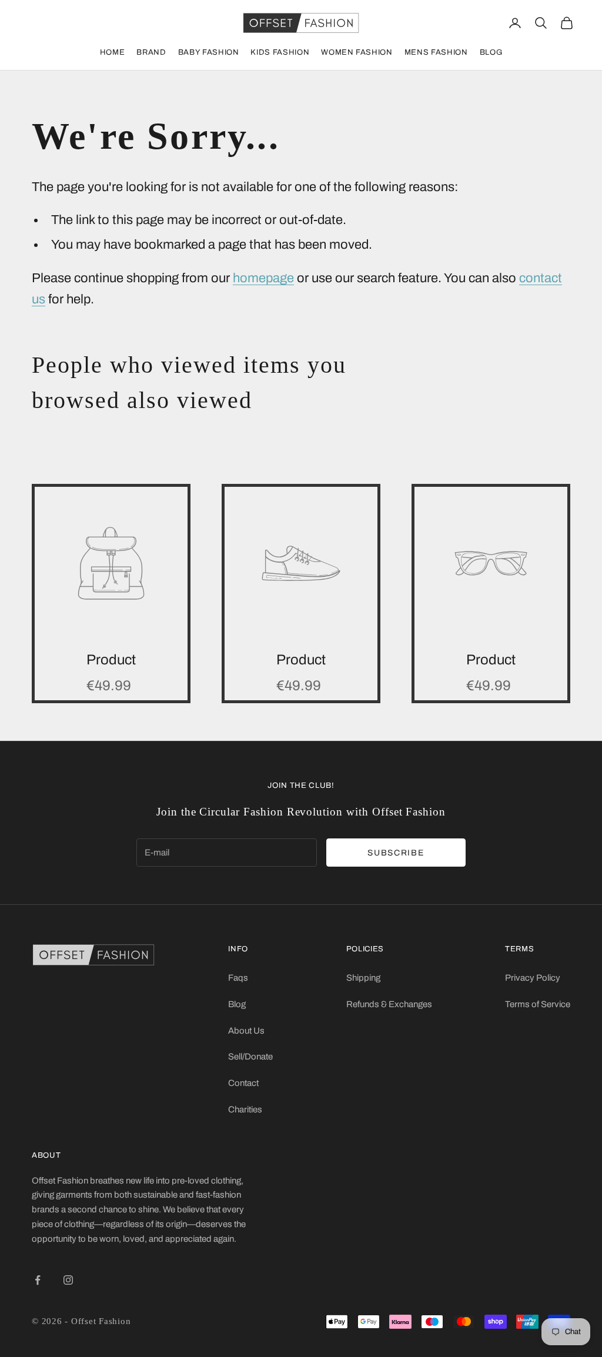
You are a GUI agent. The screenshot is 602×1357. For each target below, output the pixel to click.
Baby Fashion (208, 52)
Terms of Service (537, 1004)
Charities (245, 1109)
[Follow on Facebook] (38, 1280)
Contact (243, 1083)
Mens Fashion (436, 52)
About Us (246, 1030)
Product (111, 659)
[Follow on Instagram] (68, 1280)
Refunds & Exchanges (389, 1004)
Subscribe (395, 852)
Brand (151, 52)
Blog (491, 52)
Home (112, 52)
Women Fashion (356, 52)
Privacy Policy (532, 977)
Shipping (363, 977)
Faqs (238, 977)
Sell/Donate (250, 1056)
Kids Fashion (279, 52)
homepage (263, 278)
